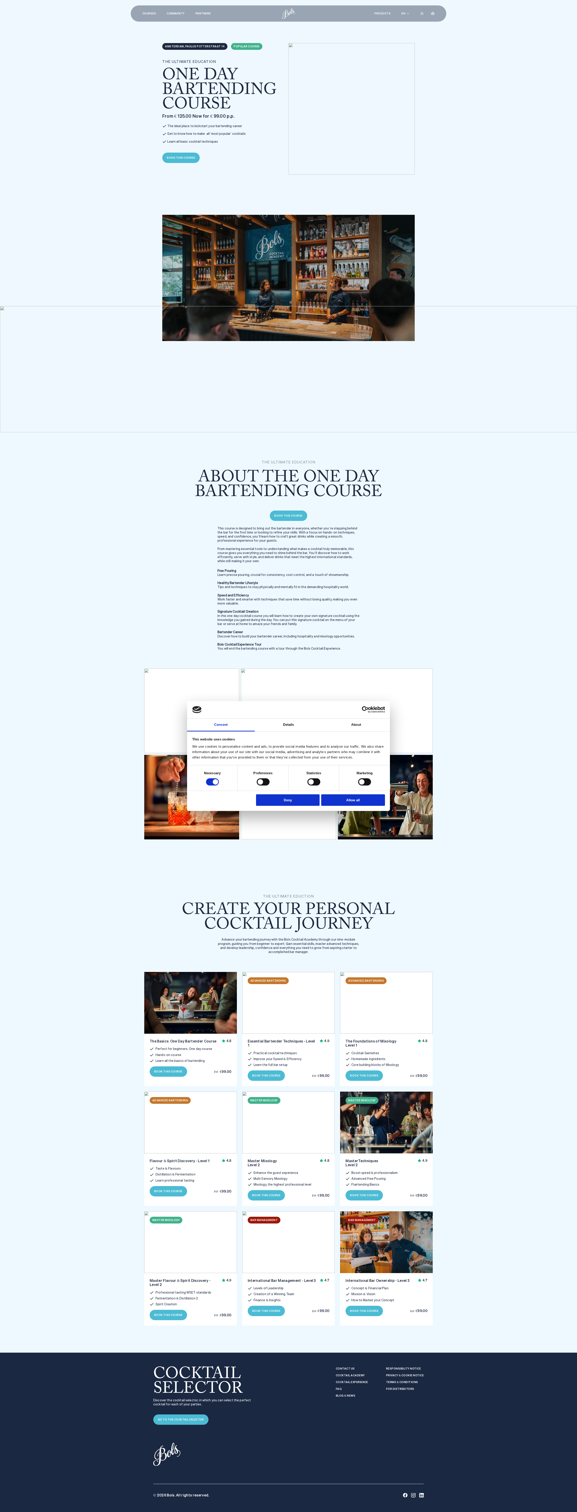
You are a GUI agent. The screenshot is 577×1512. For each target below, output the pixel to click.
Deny (288, 800)
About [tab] (356, 724)
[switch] (263, 782)
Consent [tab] (221, 724)
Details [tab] (288, 724)
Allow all (353, 800)
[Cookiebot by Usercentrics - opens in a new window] (365, 709)
